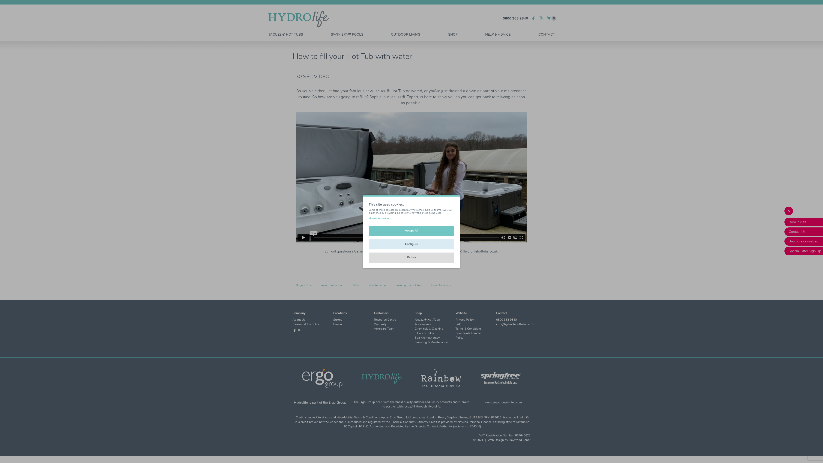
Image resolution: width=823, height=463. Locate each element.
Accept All (411, 231)
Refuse (411, 257)
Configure (411, 244)
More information (379, 218)
